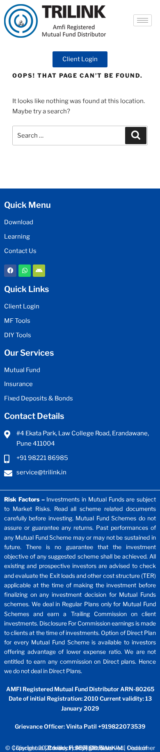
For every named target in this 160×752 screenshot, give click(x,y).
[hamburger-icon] (142, 20)
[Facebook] (10, 270)
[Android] (39, 270)
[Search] (135, 135)
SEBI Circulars (93, 747)
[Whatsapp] (24, 270)
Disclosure (30, 747)
